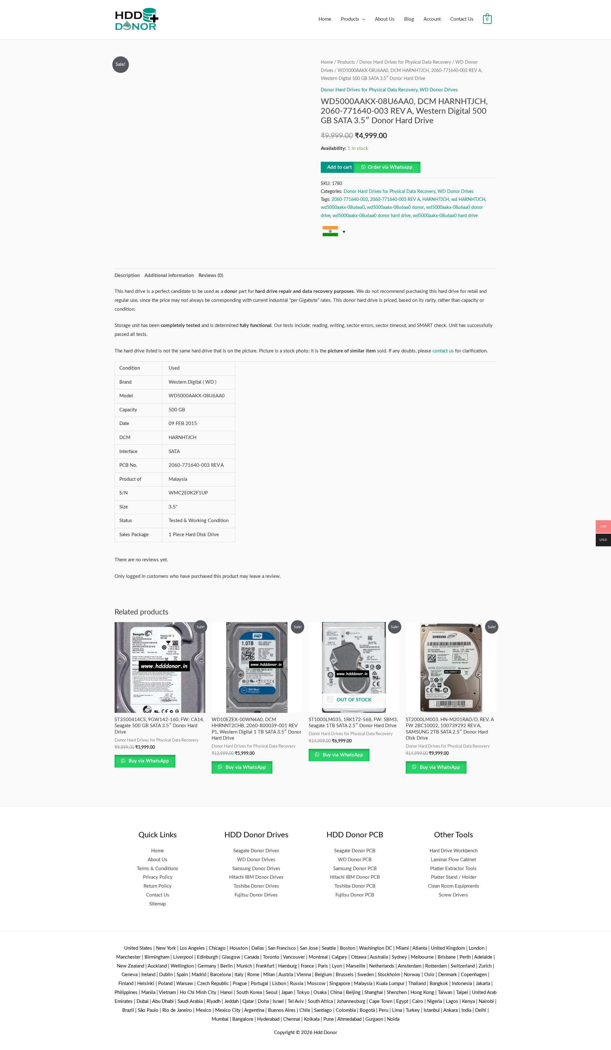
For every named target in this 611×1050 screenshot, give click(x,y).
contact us (443, 351)
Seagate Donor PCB (355, 850)
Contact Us (462, 19)
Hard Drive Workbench (454, 850)
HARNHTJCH (435, 199)
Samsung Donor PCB (355, 868)
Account (432, 19)
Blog (409, 19)
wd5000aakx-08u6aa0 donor (395, 207)
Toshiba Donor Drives (256, 886)
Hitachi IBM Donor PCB (355, 877)
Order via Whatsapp (390, 167)
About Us (385, 19)
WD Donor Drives (439, 90)
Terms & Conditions (157, 868)
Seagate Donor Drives (256, 850)
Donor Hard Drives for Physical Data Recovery (405, 62)
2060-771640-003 (350, 199)
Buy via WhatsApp (148, 761)
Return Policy (158, 886)
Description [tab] (127, 275)
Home (325, 19)
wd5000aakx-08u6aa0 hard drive (445, 216)
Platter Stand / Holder (453, 877)
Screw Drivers (453, 895)
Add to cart (339, 167)
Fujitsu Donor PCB (354, 895)
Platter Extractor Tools (453, 868)
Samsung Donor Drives (256, 868)
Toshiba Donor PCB (355, 886)
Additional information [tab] (169, 275)
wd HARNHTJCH (468, 199)
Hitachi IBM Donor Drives (256, 877)
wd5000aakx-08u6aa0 (343, 207)
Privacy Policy (157, 877)
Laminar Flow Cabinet (453, 859)
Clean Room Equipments (453, 886)
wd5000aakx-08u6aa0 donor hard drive (372, 216)
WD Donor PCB (355, 859)
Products (350, 19)
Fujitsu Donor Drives (256, 895)
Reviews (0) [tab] (211, 275)
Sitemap (157, 904)
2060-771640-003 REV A (395, 199)
